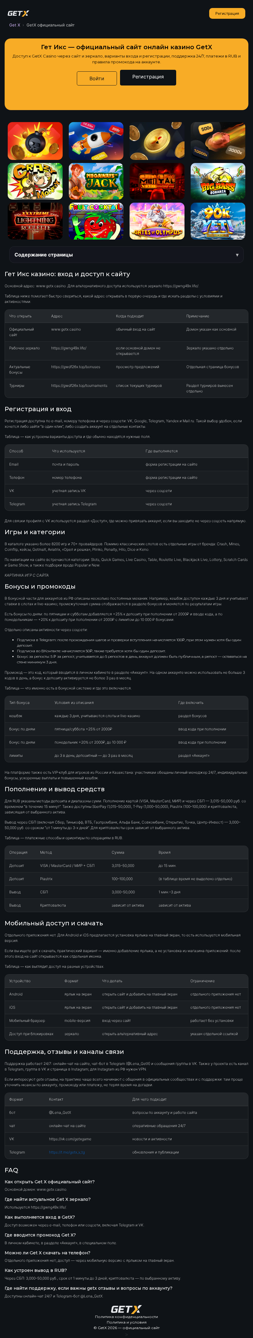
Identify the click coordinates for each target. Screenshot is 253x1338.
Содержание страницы (44, 255)
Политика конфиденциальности (126, 1316)
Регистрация (227, 13)
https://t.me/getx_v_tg (67, 1152)
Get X (14, 24)
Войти (96, 78)
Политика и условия (127, 1322)
